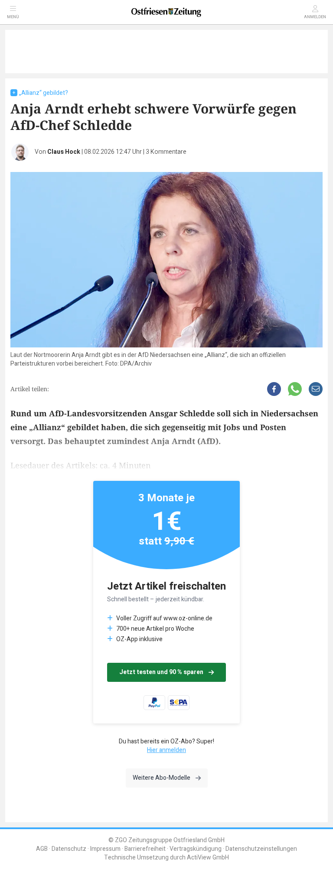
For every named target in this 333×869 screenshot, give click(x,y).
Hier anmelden (166, 750)
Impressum (105, 848)
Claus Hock (63, 151)
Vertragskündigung (196, 848)
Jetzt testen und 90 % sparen (161, 672)
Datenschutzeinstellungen (261, 848)
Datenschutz (69, 848)
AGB (42, 848)
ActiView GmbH (208, 857)
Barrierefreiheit (145, 848)
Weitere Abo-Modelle (161, 777)
